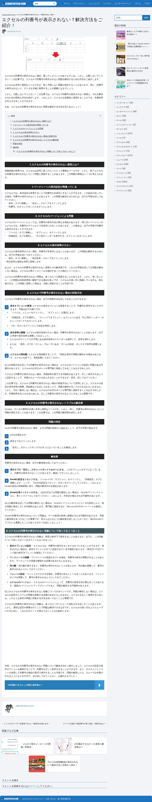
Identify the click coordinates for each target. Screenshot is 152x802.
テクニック (120, 151)
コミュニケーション (124, 124)
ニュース (120, 160)
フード (119, 168)
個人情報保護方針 (64, 799)
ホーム (67, 3)
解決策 (16, 147)
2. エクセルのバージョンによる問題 (28, 128)
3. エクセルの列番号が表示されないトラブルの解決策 (36, 139)
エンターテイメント (123, 3)
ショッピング (94, 3)
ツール (119, 138)
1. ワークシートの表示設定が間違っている (30, 125)
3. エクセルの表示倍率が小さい (26, 132)
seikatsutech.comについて (33, 799)
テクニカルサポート (124, 146)
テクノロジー (79, 3)
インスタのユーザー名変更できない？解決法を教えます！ (27, 723)
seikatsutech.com (14, 31)
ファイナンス (121, 173)
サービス (120, 129)
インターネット (122, 102)
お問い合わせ (51, 799)
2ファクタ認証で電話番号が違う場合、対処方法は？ (84, 723)
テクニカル (120, 142)
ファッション (121, 177)
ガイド (119, 116)
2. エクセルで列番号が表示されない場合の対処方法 (35, 136)
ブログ (147, 3)
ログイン (33, 786)
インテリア (120, 107)
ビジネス (107, 3)
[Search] (54, 3)
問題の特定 (17, 143)
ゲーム (138, 3)
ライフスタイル (122, 186)
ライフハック (121, 190)
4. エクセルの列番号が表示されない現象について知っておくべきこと (46, 151)
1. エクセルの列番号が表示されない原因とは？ (32, 121)
